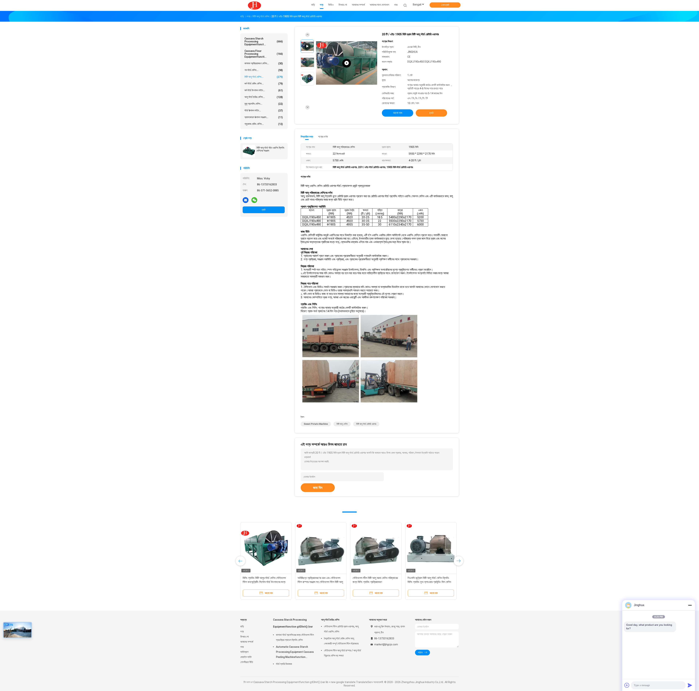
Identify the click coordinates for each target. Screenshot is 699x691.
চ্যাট (264, 209)
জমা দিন (317, 487)
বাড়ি (242, 626)
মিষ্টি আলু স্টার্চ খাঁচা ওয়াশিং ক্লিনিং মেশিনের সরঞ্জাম (270, 149)
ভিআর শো (244, 636)
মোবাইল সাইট (246, 657)
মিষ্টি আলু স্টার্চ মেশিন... (263, 76)
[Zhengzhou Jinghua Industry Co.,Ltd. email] (245, 200)
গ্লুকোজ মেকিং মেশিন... (263, 124)
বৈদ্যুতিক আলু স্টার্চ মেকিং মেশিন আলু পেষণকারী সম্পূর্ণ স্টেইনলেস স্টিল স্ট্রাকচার (341, 641)
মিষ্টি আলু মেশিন (342, 424)
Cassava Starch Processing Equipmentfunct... (263, 41)
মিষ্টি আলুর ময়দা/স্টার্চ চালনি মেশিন (423, 578)
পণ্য (242, 631)
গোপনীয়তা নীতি (246, 662)
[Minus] (690, 605)
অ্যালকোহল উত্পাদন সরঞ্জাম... (263, 117)
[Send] (690, 685)
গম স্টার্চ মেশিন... (263, 70)
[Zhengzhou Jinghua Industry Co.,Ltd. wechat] (254, 200)
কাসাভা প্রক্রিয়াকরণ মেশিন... (263, 63)
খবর (242, 646)
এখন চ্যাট (445, 4)
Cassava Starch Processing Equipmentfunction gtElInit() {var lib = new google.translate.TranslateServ (293, 625)
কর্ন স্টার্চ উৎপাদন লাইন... (263, 90)
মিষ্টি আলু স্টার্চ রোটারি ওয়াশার (366, 424)
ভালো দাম (397, 113)
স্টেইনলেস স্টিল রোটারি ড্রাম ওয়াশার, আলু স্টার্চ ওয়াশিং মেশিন (341, 629)
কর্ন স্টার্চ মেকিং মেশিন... (263, 83)
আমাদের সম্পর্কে (246, 641)
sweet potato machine (316, 424)
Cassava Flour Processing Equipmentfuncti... (263, 53)
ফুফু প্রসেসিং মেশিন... (263, 103)
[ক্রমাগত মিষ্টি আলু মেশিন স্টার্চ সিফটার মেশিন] (375, 547)
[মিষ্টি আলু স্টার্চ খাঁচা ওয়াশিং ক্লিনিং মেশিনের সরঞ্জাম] (249, 151)
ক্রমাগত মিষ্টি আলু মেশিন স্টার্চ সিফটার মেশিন (373, 578)
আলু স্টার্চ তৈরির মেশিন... (263, 97)
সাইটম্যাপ (244, 651)
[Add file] (626, 685)
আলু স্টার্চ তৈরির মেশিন (330, 619)
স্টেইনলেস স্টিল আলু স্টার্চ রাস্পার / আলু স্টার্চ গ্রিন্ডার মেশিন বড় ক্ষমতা (342, 653)
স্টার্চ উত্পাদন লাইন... (263, 110)
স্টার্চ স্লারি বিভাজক (284, 663)
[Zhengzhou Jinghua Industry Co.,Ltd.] (254, 5)
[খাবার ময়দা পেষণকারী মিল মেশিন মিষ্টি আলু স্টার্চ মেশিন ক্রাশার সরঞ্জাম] (320, 547)
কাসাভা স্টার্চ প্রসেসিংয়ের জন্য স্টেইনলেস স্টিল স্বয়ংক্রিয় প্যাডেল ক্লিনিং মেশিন (295, 637)
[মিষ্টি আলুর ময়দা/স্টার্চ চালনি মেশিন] (430, 547)
